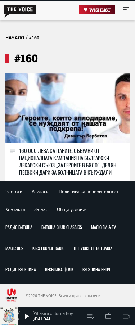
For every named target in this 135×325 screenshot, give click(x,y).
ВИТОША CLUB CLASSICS (61, 227)
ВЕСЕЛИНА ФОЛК (59, 269)
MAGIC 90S (14, 248)
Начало (14, 38)
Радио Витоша (18, 227)
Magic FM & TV (103, 227)
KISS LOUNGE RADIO (48, 248)
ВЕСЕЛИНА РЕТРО (96, 269)
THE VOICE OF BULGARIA (92, 248)
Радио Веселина (20, 269)
